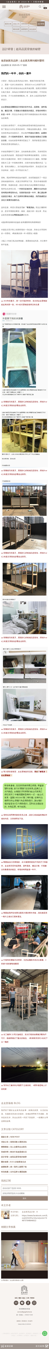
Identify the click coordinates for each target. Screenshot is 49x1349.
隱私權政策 (24, 1321)
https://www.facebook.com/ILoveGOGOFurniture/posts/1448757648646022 (35, 1218)
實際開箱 (24, 24)
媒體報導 (24, 29)
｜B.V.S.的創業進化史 (13, 1162)
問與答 (32, 1298)
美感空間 (33, 24)
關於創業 (16, 29)
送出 (24, 1198)
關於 (20, 1298)
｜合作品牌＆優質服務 (14, 1172)
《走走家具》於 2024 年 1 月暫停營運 (24, 2)
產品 (23, 1298)
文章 (27, 1298)
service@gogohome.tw (24, 1312)
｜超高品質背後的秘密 (14, 1157)
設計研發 (41, 24)
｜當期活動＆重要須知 (14, 1142)
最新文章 (8, 24)
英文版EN (30, 1321)
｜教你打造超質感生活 (14, 1152)
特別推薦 (33, 29)
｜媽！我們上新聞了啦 (14, 1167)
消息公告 (16, 24)
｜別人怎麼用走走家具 (14, 1147)
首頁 (16, 1298)
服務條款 (19, 1321)
